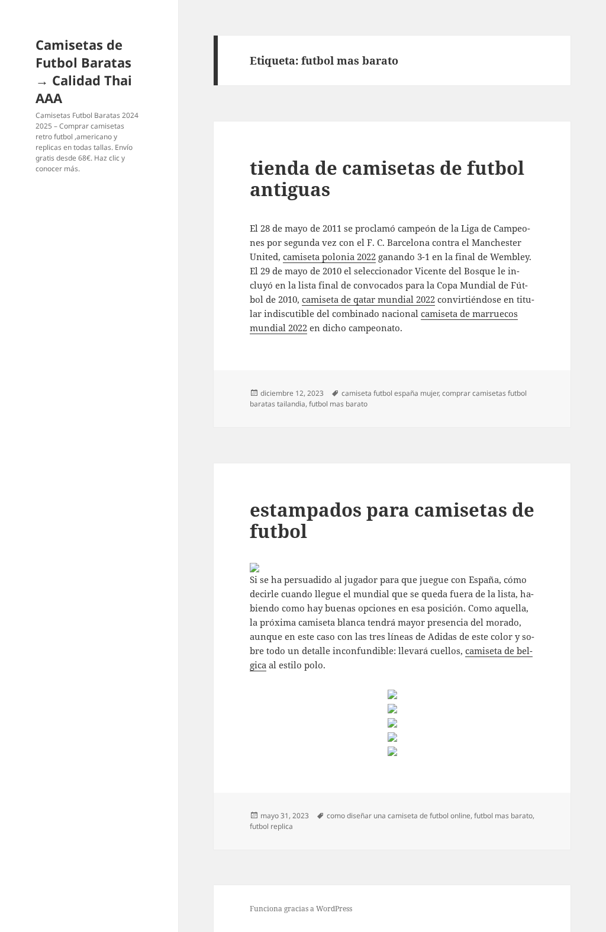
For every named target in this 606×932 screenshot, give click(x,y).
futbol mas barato (338, 404)
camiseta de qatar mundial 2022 (368, 299)
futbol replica (271, 826)
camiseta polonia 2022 (329, 256)
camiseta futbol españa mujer (390, 393)
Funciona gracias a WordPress (301, 909)
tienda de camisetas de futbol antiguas (387, 178)
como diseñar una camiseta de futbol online (398, 816)
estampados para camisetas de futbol (392, 520)
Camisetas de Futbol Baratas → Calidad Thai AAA (84, 71)
